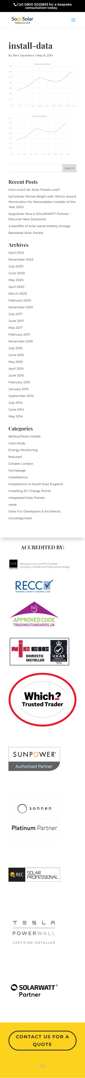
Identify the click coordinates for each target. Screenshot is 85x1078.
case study (16, 443)
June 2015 (16, 375)
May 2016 (15, 362)
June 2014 (16, 409)
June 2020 (16, 273)
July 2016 (15, 348)
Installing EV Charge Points (29, 491)
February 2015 (19, 382)
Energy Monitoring (23, 450)
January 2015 (18, 389)
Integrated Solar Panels (26, 498)
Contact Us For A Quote (42, 1040)
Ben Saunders (23, 55)
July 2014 (15, 403)
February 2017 (19, 334)
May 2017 (15, 328)
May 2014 (15, 416)
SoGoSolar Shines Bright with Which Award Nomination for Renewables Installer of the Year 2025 (42, 201)
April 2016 (16, 368)
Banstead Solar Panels (25, 233)
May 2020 (16, 280)
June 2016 (16, 355)
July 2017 (15, 314)
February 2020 (19, 300)
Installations (18, 477)
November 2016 (20, 341)
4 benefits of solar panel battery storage (39, 226)
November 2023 (20, 259)
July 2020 (15, 266)
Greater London (20, 464)
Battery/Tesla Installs (24, 436)
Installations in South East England (35, 484)
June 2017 (16, 321)
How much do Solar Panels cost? (34, 190)
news (12, 504)
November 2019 (20, 307)
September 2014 (21, 396)
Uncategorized (20, 518)
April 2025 (16, 253)
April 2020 (16, 287)
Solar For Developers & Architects (34, 511)
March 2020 (17, 293)
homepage (17, 470)
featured (15, 457)
